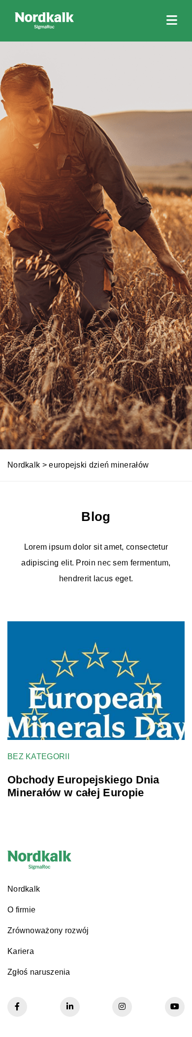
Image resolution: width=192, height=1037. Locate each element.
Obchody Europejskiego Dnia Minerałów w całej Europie (83, 786)
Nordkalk (23, 465)
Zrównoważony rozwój (48, 930)
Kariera (20, 951)
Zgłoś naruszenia (38, 972)
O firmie (21, 910)
